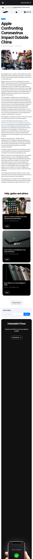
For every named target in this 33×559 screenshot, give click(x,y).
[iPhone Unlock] (16, 12)
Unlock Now (15, 337)
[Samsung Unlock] (5, 12)
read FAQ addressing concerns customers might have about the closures (15, 122)
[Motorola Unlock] (27, 12)
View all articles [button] (16, 302)
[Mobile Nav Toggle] (3, 2)
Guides (3, 18)
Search (27, 314)
